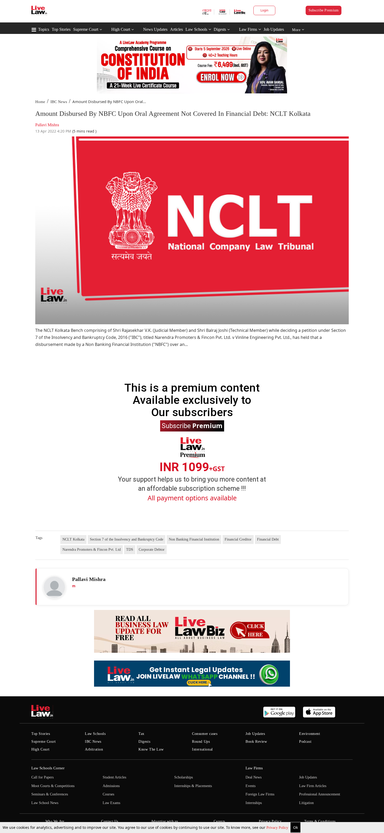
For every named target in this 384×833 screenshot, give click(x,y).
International (202, 749)
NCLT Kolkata (73, 539)
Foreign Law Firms (260, 794)
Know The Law (151, 749)
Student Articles (114, 777)
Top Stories (61, 29)
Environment (309, 734)
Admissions (111, 786)
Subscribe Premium (324, 10)
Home (40, 102)
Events (250, 786)
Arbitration (94, 749)
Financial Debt (268, 539)
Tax (141, 734)
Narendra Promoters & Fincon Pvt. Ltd (91, 550)
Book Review (256, 742)
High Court (120, 29)
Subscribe (192, 425)
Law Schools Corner (48, 768)
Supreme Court (85, 29)
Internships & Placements (193, 786)
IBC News (58, 102)
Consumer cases (204, 734)
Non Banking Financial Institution (194, 539)
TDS (129, 550)
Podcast (305, 742)
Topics (43, 29)
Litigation (306, 803)
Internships (254, 803)
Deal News (253, 777)
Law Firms (248, 29)
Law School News (44, 803)
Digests (220, 29)
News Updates (155, 29)
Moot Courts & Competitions (52, 786)
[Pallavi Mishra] (54, 587)
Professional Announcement (319, 794)
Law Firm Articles (312, 786)
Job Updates (274, 29)
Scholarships (183, 777)
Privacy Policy (277, 828)
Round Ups (201, 742)
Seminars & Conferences (49, 794)
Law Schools (196, 29)
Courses (108, 794)
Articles (176, 29)
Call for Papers (42, 777)
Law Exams (111, 803)
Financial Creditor (238, 539)
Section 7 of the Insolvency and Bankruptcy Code (126, 539)
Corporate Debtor (152, 550)
